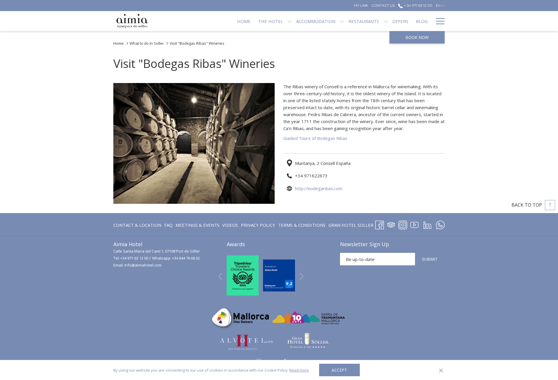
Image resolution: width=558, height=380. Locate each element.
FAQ (168, 225)
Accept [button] (339, 370)
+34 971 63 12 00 (134, 258)
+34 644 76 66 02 (186, 258)
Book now (417, 37)
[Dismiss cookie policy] (441, 370)
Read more (299, 370)
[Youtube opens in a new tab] (414, 224)
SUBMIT (430, 259)
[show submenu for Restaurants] (386, 21)
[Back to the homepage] (132, 21)
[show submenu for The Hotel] (289, 21)
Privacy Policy (258, 225)
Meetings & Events (197, 225)
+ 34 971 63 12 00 (417, 5)
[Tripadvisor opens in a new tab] (391, 224)
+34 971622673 (311, 176)
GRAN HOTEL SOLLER (350, 226)
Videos (230, 226)
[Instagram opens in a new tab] (402, 224)
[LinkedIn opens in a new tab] (427, 224)
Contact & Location (137, 225)
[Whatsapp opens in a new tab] (440, 224)
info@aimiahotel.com (143, 265)
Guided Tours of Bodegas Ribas (315, 138)
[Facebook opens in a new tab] (379, 224)
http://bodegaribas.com (318, 188)
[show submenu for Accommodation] (342, 21)
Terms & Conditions (302, 225)
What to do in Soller (147, 43)
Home (118, 43)
